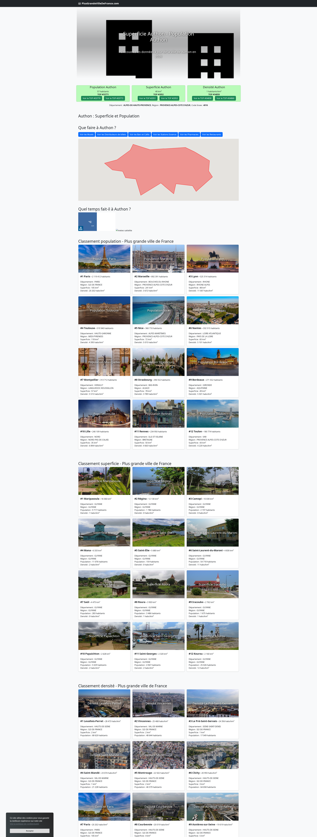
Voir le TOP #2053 (169, 98)
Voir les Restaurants (211, 134)
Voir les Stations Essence (164, 134)
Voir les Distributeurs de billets (111, 134)
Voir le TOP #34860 (225, 98)
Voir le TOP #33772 (114, 98)
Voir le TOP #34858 (202, 98)
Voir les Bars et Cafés (139, 134)
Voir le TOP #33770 (91, 98)
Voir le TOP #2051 (147, 98)
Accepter (30, 831)
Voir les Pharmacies (189, 134)
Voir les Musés (86, 134)
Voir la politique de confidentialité (24, 824)
